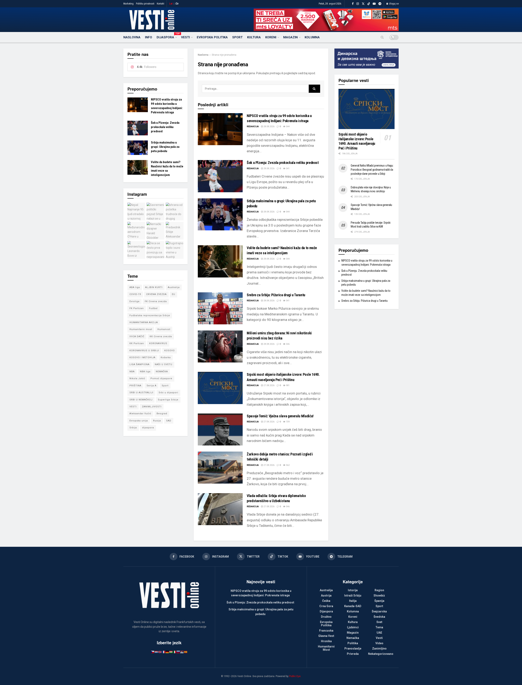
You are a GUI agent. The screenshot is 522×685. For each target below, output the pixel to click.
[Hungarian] (171, 651)
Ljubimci (353, 627)
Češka (326, 600)
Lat (171, 3)
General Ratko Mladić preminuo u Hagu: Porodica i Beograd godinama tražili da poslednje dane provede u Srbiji (372, 169)
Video (379, 643)
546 (287, 344)
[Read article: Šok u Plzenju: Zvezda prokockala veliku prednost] (220, 176)
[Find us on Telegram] (379, 4)
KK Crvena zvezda (161, 336)
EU (173, 294)
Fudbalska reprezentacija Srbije (149, 315)
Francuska (326, 630)
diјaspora (148, 427)
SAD (168, 420)
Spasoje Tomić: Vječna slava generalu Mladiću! (280, 416)
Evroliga (134, 301)
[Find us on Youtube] (374, 4)
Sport (237, 37)
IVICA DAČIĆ (136, 336)
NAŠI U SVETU (163, 364)
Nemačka (352, 638)
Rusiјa (157, 420)
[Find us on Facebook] (353, 4)
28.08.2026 (268, 126)
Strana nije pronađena (224, 54)
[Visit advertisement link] (326, 20)
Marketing (128, 3)
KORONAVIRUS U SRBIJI (144, 350)
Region (379, 590)
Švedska (379, 616)
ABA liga (134, 287)
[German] (167, 651)
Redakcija (253, 126)
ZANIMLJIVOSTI (151, 406)
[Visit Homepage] (151, 19)
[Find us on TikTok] (368, 4)
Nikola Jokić (137, 378)
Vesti (185, 37)
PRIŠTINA (135, 385)
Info (148, 37)
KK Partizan (136, 343)
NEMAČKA (162, 371)
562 (287, 465)
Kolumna (312, 37)
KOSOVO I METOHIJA (142, 357)
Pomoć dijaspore (161, 378)
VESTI (133, 406)
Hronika (326, 641)
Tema (379, 627)
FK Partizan (136, 308)
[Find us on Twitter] (363, 4)
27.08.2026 (268, 385)
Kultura (254, 37)
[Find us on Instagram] (357, 4)
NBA (132, 371)
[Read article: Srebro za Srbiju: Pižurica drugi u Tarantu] (220, 308)
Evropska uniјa (138, 420)
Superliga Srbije (168, 399)
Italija (353, 600)
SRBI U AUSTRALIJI (141, 392)
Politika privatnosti (145, 3)
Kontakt (160, 3)
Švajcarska (379, 611)
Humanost (163, 329)
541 (287, 168)
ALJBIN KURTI (154, 287)
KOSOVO (169, 350)
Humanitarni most (140, 329)
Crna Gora (326, 606)
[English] (160, 651)
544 (287, 126)
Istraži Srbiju (352, 595)
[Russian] (178, 651)
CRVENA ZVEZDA (156, 294)
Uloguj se (393, 3)
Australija (174, 287)
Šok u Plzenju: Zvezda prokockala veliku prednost (283, 162)
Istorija (353, 590)
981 (287, 385)
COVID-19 (135, 294)
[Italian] (175, 651)
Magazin (290, 37)
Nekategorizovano (380, 653)
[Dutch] (156, 651)
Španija (379, 600)
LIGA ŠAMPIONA (139, 364)
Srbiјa (133, 427)
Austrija (326, 595)
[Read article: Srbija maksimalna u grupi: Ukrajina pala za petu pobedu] (220, 214)
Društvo (326, 616)
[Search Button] (382, 37)
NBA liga (145, 371)
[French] (164, 651)
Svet (379, 622)
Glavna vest (326, 635)
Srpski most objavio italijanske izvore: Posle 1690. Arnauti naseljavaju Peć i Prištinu (356, 141)
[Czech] (153, 651)
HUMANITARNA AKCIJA (143, 322)
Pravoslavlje (352, 648)
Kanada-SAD (352, 606)
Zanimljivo (379, 648)
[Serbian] (182, 651)
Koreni (270, 37)
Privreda (353, 653)
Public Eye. (295, 676)
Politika (352, 643)
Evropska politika (212, 37)
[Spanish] (186, 651)
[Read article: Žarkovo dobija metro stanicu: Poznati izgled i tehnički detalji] (220, 468)
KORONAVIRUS (158, 343)
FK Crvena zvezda (156, 301)
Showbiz (379, 595)
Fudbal (153, 308)
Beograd (162, 413)
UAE (379, 632)
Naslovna (131, 37)
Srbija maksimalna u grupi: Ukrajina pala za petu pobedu (165, 147)
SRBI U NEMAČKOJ (141, 399)
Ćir (177, 3)
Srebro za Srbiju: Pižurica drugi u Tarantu (276, 295)
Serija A (151, 385)
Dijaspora (167, 36)
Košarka (166, 357)
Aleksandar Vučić (140, 413)
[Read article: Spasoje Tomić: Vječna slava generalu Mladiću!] (220, 429)
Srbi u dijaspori (168, 392)
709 (287, 421)
